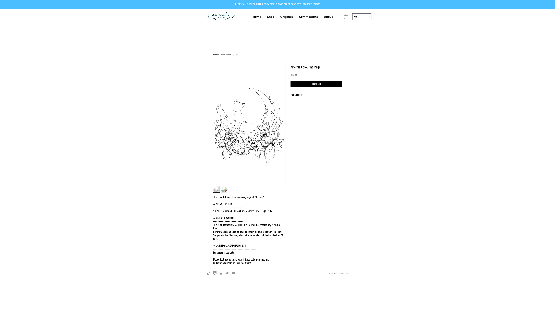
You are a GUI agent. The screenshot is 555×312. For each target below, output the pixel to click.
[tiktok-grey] (208, 273)
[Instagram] (221, 273)
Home (215, 54)
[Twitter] (227, 273)
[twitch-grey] (215, 273)
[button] (346, 16)
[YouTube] (233, 273)
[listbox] (361, 16)
